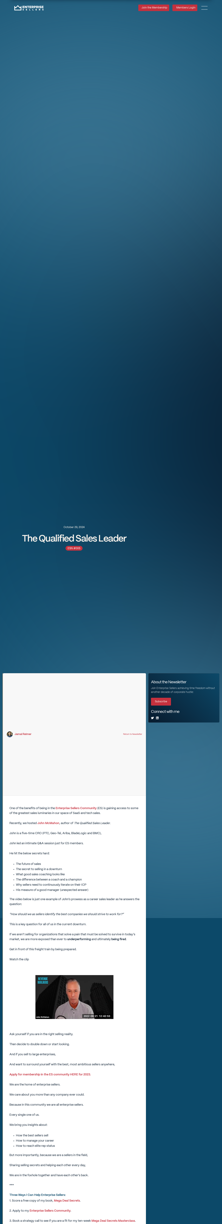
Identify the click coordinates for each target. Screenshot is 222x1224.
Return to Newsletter (132, 734)
